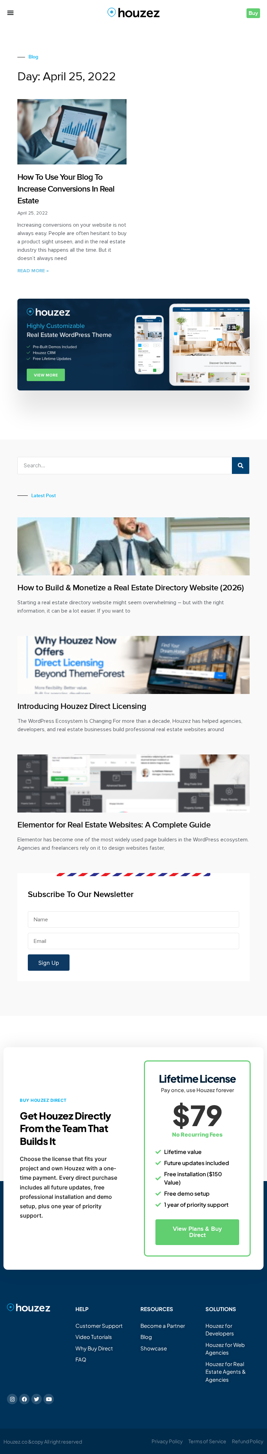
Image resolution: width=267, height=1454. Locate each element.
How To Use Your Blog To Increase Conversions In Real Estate (65, 188)
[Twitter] (36, 1399)
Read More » (33, 271)
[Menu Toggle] (10, 12)
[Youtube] (48, 1399)
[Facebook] (24, 1399)
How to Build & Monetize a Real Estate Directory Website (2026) (130, 588)
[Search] (240, 465)
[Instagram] (12, 1399)
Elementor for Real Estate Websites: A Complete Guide (113, 825)
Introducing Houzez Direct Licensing (81, 706)
